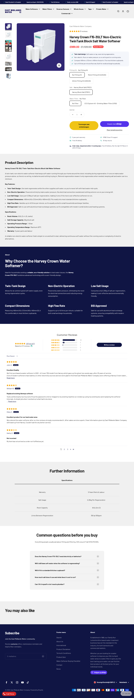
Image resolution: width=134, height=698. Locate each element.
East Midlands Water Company (80, 26)
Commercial (65, 13)
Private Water (101, 9)
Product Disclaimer (63, 649)
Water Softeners (32, 9)
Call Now (10, 694)
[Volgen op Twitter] (11, 682)
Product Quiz (61, 657)
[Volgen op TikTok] (27, 682)
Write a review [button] (109, 345)
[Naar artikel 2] (8, 35)
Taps (90, 9)
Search (59, 637)
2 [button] (64, 449)
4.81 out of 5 (30, 344)
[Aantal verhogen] (81, 114)
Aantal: (72, 110)
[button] (75, 31)
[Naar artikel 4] (8, 57)
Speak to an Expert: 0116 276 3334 (31, 2)
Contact (59, 665)
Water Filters (47, 9)
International (61, 645)
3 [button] (67, 449)
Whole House (79, 9)
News (58, 669)
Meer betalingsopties (114, 130)
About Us (59, 641)
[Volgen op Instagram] (17, 682)
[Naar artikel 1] (8, 27)
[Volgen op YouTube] (22, 682)
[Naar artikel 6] (8, 69)
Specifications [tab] (67, 480)
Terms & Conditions (63, 653)
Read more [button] (11, 378)
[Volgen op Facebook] (6, 682)
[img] (12, 362)
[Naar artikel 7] (8, 76)
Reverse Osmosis (63, 9)
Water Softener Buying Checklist (68, 661)
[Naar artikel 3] (8, 46)
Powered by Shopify (36, 690)
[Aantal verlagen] (73, 114)
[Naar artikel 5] (8, 64)
